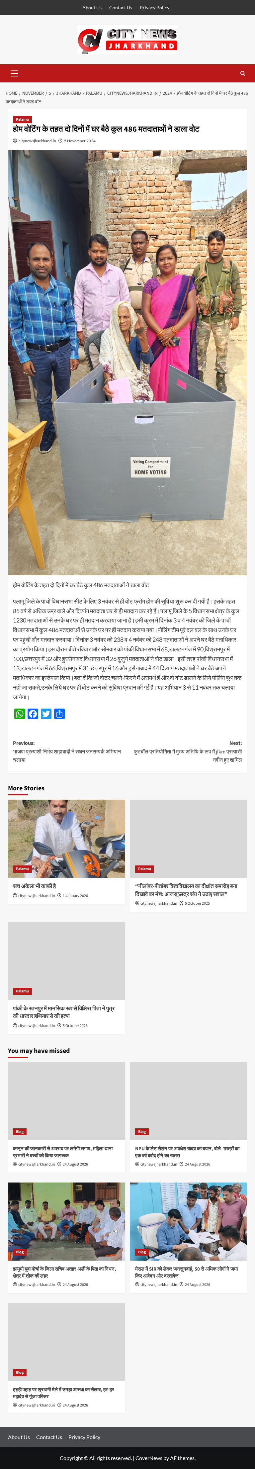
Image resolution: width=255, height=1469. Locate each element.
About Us (92, 7)
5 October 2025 (197, 903)
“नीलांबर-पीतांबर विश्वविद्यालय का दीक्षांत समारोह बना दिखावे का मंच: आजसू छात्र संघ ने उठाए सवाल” (186, 890)
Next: (188, 751)
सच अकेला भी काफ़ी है (34, 886)
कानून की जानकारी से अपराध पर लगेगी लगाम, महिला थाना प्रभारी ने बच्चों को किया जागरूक (63, 1152)
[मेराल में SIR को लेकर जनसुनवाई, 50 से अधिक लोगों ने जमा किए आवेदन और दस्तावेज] (188, 1222)
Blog (20, 1132)
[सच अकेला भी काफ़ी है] (66, 839)
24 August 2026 (75, 1164)
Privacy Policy (154, 7)
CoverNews (148, 1458)
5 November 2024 (80, 140)
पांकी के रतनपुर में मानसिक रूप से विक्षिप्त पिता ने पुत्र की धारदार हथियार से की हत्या (64, 1013)
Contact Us (120, 7)
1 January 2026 (75, 896)
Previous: (67, 751)
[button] (14, 72)
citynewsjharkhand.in (37, 140)
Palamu (22, 119)
